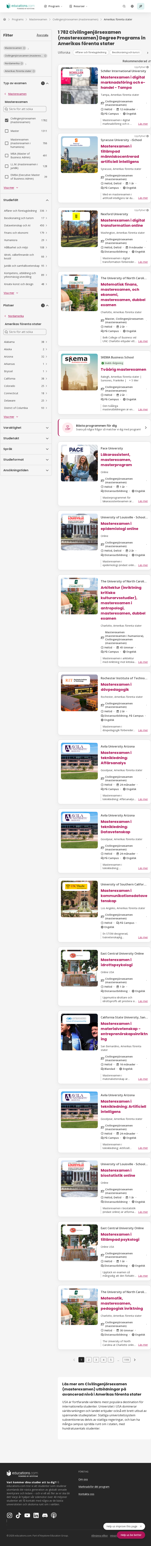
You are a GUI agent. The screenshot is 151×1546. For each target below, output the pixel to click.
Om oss (83, 1479)
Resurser (79, 6)
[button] (14, 48)
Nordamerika (16, 316)
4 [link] (103, 1359)
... (118, 1360)
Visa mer (9, 187)
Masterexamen (17, 94)
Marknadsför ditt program (93, 1486)
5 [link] (111, 1359)
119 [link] (126, 1359)
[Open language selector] (132, 6)
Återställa (42, 35)
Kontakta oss (86, 1494)
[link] (118, 19)
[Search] (124, 6)
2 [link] (88, 1359)
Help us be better (131, 1535)
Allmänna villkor (99, 1535)
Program (54, 6)
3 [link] (96, 1359)
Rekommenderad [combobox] (135, 61)
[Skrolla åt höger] (147, 53)
